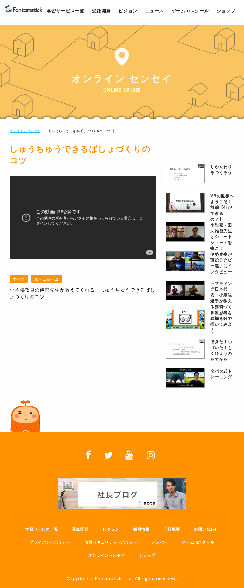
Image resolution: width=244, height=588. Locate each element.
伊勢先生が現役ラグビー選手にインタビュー (221, 261)
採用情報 (141, 529)
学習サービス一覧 (41, 529)
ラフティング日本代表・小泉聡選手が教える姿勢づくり (221, 290)
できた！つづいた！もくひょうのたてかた (221, 349)
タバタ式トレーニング (221, 374)
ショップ (147, 555)
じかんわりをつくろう (221, 169)
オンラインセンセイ (25, 131)
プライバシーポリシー (50, 542)
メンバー (160, 542)
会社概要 (172, 529)
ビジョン (111, 529)
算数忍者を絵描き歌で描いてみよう (221, 319)
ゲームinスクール (198, 542)
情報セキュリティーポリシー (111, 542)
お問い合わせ (206, 529)
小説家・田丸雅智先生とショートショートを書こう (221, 232)
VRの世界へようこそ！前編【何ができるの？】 (222, 203)
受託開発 (80, 529)
